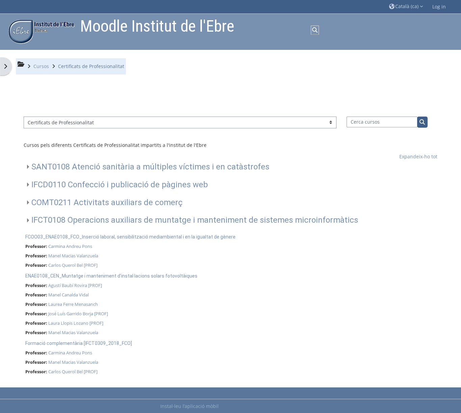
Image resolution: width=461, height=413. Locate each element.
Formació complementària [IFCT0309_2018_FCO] (78, 343)
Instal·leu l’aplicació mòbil (189, 406)
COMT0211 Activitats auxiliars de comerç (107, 202)
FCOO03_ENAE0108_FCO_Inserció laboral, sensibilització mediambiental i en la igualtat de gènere (130, 237)
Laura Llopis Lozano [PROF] (75, 323)
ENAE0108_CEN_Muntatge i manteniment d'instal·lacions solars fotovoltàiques (111, 276)
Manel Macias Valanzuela (73, 256)
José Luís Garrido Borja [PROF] (78, 314)
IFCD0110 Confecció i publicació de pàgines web (119, 184)
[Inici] (40, 31)
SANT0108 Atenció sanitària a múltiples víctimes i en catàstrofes (150, 166)
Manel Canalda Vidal (68, 295)
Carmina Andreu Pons (70, 246)
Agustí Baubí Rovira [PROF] (75, 285)
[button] (406, 6)
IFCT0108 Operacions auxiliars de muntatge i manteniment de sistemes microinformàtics (194, 220)
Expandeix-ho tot (418, 156)
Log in (439, 6)
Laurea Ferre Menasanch (73, 304)
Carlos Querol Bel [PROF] (73, 265)
